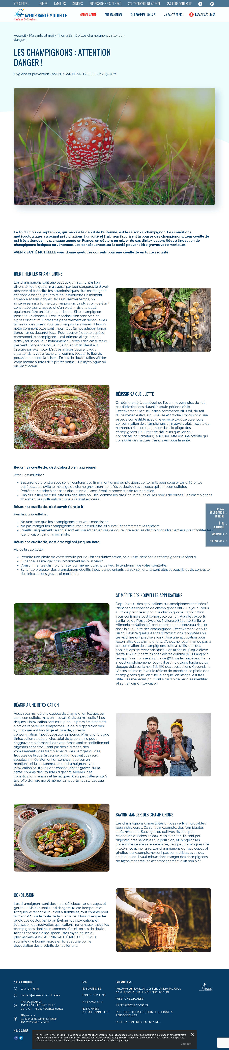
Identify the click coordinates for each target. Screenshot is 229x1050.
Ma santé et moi (173, 14)
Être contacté (182, 3)
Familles (60, 3)
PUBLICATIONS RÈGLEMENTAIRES (138, 1022)
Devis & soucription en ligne (217, 512)
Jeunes (43, 3)
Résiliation (218, 534)
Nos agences (217, 541)
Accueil (20, 35)
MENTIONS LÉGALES (129, 998)
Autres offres (114, 14)
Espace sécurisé (205, 14)
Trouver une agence (146, 3)
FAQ (119, 3)
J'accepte (186, 1043)
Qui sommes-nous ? (143, 14)
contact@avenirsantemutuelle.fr (40, 995)
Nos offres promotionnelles (95, 1010)
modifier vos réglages (47, 1040)
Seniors (77, 3)
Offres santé (88, 14)
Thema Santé (67, 35)
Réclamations (92, 1002)
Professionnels (100, 3)
